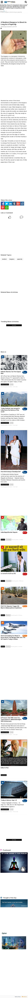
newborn (4, 259)
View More (14, 325)
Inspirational (3, 775)
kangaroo (11, 259)
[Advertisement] (14, 83)
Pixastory (8, 615)
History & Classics (5, 384)
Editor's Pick (4, 768)
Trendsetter (8, 539)
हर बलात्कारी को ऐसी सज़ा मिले (8, 573)
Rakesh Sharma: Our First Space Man (11, 372)
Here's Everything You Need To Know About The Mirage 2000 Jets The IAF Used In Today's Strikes (13, 637)
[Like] (10, 218)
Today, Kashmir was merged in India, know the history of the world (10, 410)
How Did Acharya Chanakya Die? (11, 471)
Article (11, 384)
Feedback (25, 996)
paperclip (19, 259)
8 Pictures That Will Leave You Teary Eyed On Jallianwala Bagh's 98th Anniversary (11, 719)
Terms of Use (18, 996)
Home (1, 11)
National (3, 539)
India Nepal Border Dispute (9, 532)
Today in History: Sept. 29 (9, 800)
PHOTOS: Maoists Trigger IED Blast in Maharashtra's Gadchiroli (11, 607)
